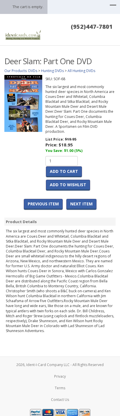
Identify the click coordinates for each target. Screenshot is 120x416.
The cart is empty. (28, 6)
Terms (60, 387)
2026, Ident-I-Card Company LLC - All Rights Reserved (60, 364)
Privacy (60, 376)
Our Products (15, 70)
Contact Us (60, 399)
